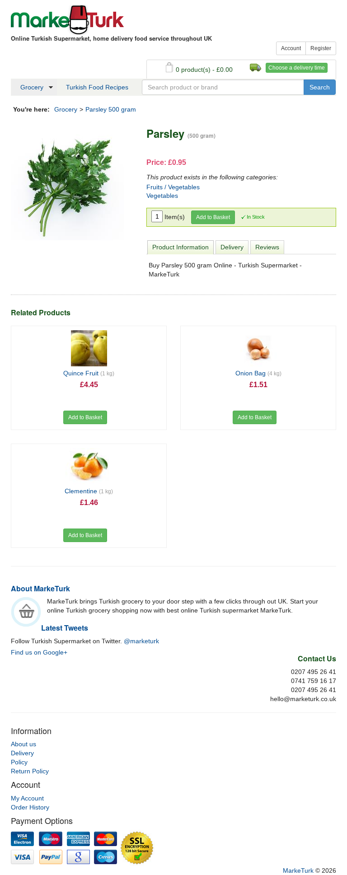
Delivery (232, 247)
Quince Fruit (88, 373)
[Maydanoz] (67, 183)
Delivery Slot (255, 67)
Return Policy (30, 771)
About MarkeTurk (40, 588)
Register (320, 48)
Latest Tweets (64, 627)
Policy (19, 762)
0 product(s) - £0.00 (204, 69)
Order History (30, 807)
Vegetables (162, 195)
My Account (27, 798)
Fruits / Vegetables (173, 187)
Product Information (180, 247)
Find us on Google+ (39, 652)
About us (23, 744)
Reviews (267, 247)
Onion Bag (258, 373)
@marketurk (141, 641)
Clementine (89, 491)
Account (291, 48)
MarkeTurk (67, 20)
